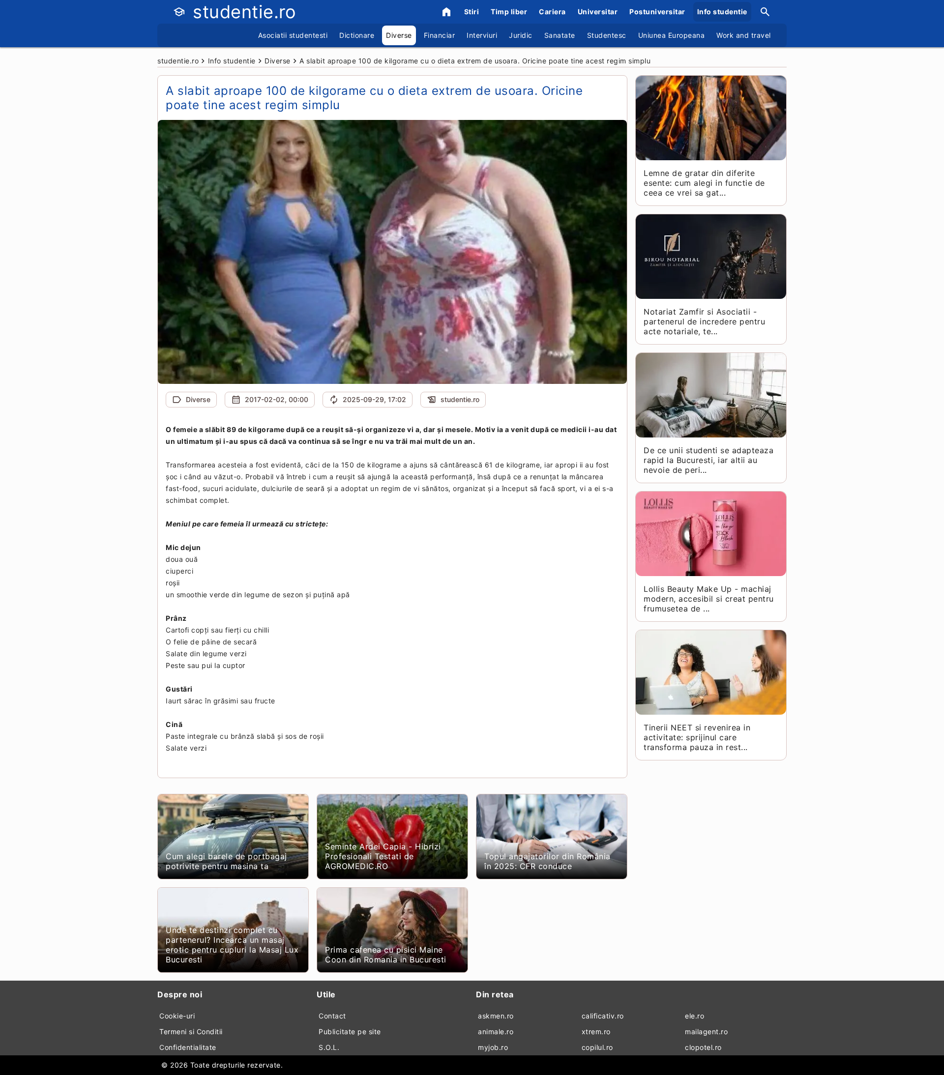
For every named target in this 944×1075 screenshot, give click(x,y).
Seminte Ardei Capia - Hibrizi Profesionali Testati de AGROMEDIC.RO (383, 856)
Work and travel (743, 35)
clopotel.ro (703, 1047)
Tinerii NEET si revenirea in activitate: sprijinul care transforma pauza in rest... (697, 737)
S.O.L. (329, 1047)
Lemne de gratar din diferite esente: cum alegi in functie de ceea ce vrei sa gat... (704, 183)
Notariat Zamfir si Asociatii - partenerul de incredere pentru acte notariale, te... (704, 321)
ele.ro (694, 1016)
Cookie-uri (177, 1016)
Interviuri (482, 35)
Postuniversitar (657, 11)
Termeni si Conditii (191, 1031)
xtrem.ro (596, 1031)
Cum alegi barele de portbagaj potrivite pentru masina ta (226, 861)
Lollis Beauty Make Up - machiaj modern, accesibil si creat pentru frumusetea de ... (709, 598)
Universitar (598, 11)
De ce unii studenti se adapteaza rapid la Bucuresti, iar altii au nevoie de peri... (708, 460)
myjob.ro (493, 1047)
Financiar (439, 35)
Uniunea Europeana (671, 35)
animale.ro (495, 1031)
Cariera (552, 11)
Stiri (471, 11)
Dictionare (356, 35)
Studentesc (606, 35)
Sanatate (559, 35)
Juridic (520, 35)
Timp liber (509, 11)
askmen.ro (496, 1016)
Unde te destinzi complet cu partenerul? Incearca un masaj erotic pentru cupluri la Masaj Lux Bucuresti (232, 944)
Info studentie (722, 11)
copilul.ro (597, 1047)
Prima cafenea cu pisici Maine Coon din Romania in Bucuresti (385, 954)
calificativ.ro (603, 1016)
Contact (332, 1016)
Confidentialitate (187, 1047)
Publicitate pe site (350, 1031)
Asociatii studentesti (293, 35)
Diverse (399, 35)
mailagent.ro (706, 1031)
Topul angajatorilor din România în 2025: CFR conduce (547, 861)
